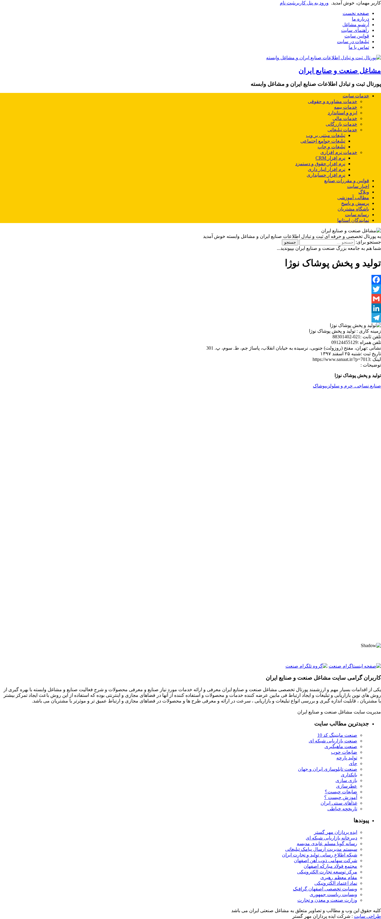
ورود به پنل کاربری (311, 2)
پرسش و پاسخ (355, 203)
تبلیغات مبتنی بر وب (325, 135)
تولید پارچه (346, 757)
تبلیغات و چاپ (331, 146)
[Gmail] (190, 298)
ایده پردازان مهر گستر (335, 832)
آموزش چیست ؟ (340, 797)
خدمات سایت (356, 95)
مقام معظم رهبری (338, 877)
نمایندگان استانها (353, 220)
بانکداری (349, 774)
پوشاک (319, 385)
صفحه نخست (356, 13)
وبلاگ (363, 191)
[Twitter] (190, 289)
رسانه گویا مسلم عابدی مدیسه (327, 843)
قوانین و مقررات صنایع (346, 180)
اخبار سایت (358, 186)
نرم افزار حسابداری (326, 174)
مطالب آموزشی (353, 197)
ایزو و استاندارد (342, 112)
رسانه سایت (357, 214)
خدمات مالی (344, 118)
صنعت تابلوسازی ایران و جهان (327, 769)
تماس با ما (359, 47)
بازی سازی (346, 780)
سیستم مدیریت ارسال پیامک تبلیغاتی (321, 849)
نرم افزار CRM (330, 158)
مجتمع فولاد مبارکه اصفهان (330, 866)
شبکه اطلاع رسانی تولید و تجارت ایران (319, 854)
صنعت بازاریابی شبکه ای (333, 740)
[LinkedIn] (190, 308)
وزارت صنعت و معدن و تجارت (327, 900)
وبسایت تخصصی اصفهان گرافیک (325, 888)
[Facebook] (190, 279)
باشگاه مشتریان (353, 208)
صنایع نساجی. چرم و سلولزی (353, 385)
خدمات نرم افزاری (338, 152)
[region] (190, 585)
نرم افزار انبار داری (326, 169)
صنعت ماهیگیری (340, 746)
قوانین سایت (356, 35)
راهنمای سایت (355, 30)
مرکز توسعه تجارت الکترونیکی (327, 871)
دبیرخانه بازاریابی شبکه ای (331, 837)
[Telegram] (190, 318)
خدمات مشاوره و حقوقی (332, 101)
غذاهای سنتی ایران (339, 803)
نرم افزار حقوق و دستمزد (320, 163)
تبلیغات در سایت (353, 41)
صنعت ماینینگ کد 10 (337, 735)
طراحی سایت (367, 916)
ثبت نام (287, 2)
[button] (190, 622)
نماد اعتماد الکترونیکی (335, 883)
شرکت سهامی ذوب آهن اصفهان (325, 860)
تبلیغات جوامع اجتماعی (322, 141)
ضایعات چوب (344, 752)
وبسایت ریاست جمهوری (333, 894)
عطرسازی (346, 786)
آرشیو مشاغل (355, 24)
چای (353, 763)
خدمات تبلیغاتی (342, 129)
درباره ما (360, 18)
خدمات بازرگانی (341, 124)
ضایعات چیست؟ (341, 791)
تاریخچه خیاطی (342, 808)
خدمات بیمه (345, 107)
